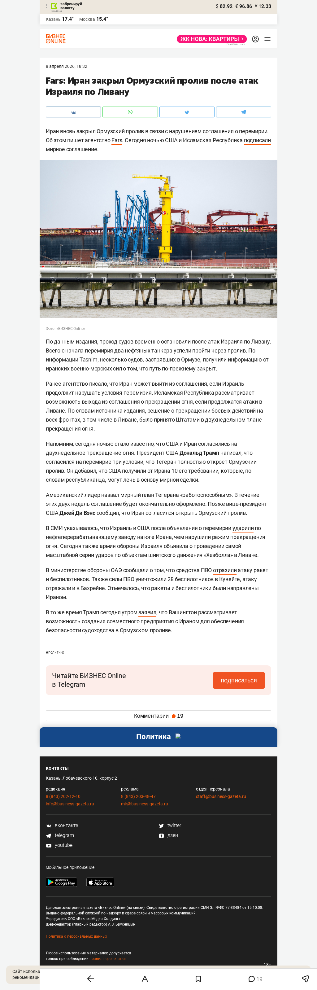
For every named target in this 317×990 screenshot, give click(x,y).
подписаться (239, 680)
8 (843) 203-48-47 (138, 796)
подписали (257, 140)
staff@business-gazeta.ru (221, 796)
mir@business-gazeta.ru (144, 803)
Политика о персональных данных (76, 936)
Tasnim (89, 359)
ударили (243, 528)
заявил (147, 612)
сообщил (108, 513)
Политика (55, 652)
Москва (87, 19)
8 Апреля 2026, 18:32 (66, 66)
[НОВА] (210, 39)
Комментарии (158, 716)
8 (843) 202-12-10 (63, 796)
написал (230, 452)
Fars (116, 140)
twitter (173, 825)
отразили (225, 570)
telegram (64, 835)
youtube (63, 845)
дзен (172, 835)
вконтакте (66, 825)
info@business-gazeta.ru (70, 803)
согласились (214, 443)
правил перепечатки (107, 959)
